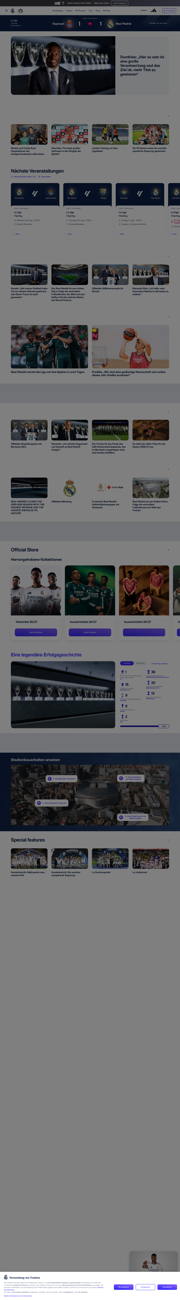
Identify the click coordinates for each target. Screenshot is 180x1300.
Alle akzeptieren (123, 1287)
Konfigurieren (145, 1287)
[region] (90, 1286)
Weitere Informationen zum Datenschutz (18, 1296)
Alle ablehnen (167, 1287)
